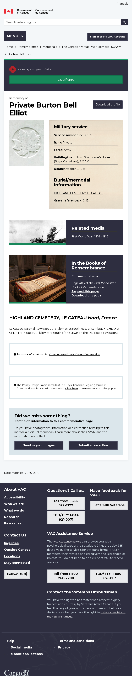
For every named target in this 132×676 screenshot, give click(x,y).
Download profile (108, 104)
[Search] (124, 22)
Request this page (85, 291)
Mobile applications (27, 654)
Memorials (50, 47)
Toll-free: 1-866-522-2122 (66, 503)
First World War (82, 236)
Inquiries (11, 543)
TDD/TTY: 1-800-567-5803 (109, 576)
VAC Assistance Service (67, 541)
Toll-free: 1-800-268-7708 (66, 576)
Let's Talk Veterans (109, 505)
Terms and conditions (76, 641)
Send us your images (39, 445)
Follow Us (18, 575)
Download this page (86, 295)
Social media (21, 647)
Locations (12, 556)
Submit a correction (93, 445)
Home (8, 47)
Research (11, 517)
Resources (12, 523)
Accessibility (14, 497)
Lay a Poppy (66, 79)
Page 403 (78, 283)
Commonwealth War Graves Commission (74, 354)
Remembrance (28, 47)
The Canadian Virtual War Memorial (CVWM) (92, 47)
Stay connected (17, 563)
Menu (13, 36)
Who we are (14, 504)
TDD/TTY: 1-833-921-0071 (66, 517)
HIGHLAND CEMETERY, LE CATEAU (78, 193)
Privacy (64, 647)
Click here (71, 388)
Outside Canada (17, 550)
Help (10, 641)
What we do (14, 510)
